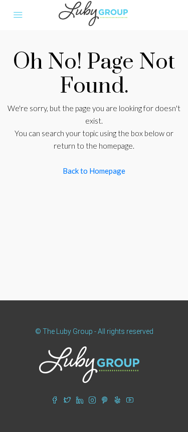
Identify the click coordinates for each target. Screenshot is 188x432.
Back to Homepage (94, 170)
